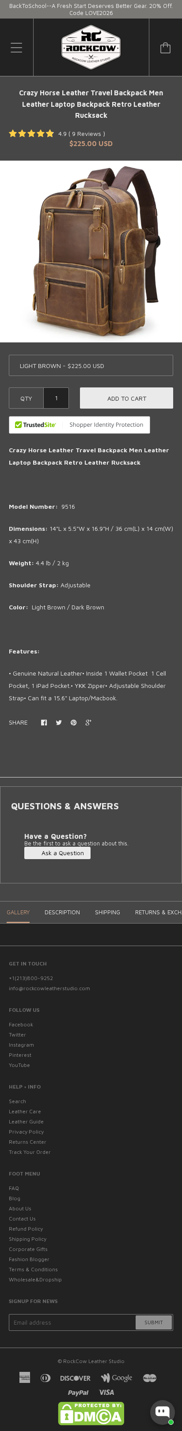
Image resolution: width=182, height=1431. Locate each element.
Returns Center (27, 1141)
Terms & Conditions (33, 1269)
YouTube (19, 1065)
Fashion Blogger (29, 1259)
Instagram (21, 1044)
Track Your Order (30, 1152)
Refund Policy (26, 1228)
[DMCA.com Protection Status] (91, 1423)
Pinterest (20, 1055)
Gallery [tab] (18, 912)
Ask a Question (62, 852)
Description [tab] (62, 912)
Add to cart (126, 398)
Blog (14, 1198)
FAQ (14, 1188)
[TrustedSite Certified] (79, 425)
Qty (26, 398)
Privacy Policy (26, 1131)
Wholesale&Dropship (35, 1279)
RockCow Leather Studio (94, 1361)
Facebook (21, 1024)
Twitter (17, 1034)
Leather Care (25, 1111)
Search (17, 1101)
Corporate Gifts (28, 1249)
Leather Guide (26, 1121)
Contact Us (22, 1218)
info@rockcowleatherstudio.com (49, 988)
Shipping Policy (27, 1239)
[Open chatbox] (162, 1412)
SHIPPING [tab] (107, 912)
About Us (20, 1208)
